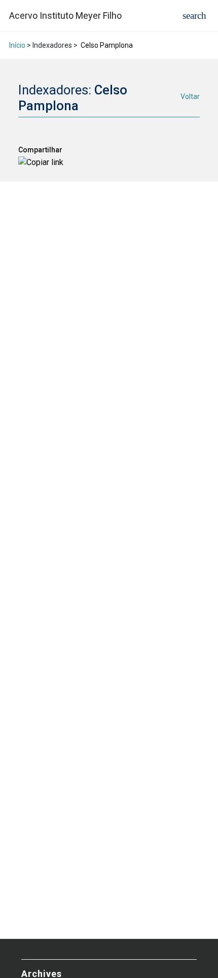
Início (17, 45)
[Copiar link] (40, 162)
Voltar (190, 96)
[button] (194, 15)
